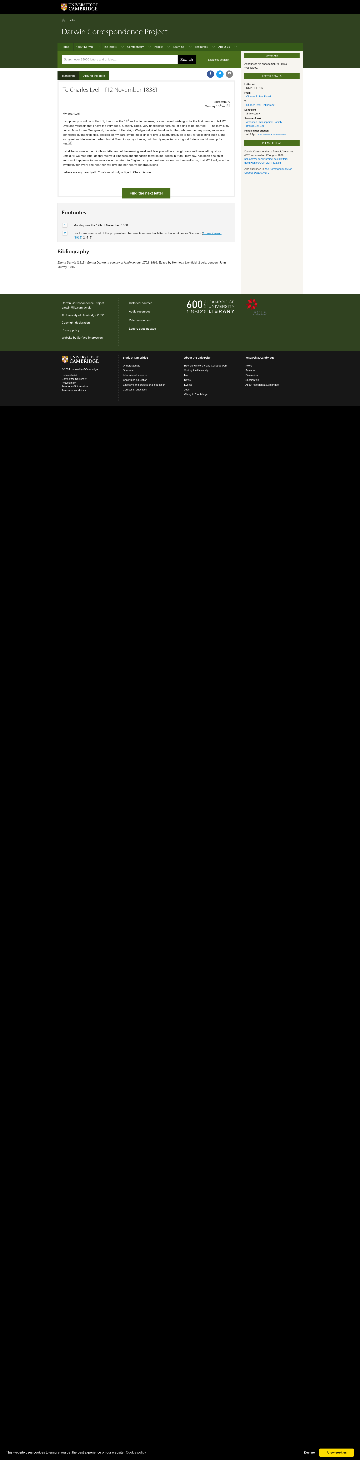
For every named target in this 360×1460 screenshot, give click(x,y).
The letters (110, 47)
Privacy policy (71, 330)
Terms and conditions (74, 390)
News (187, 380)
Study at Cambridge (135, 357)
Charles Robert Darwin (259, 96)
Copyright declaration (76, 322)
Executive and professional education (144, 384)
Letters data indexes (142, 328)
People (158, 47)
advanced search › (218, 59)
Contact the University (74, 379)
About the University (197, 357)
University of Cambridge (80, 315)
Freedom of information (75, 386)
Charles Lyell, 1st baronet (260, 105)
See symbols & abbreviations (272, 134)
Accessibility (69, 382)
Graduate (128, 370)
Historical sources (140, 303)
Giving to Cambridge (196, 394)
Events (188, 384)
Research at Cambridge (259, 357)
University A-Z (69, 375)
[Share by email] (229, 74)
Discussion (251, 375)
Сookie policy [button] (136, 1452)
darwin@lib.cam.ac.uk (76, 307)
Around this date (94, 75)
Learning (178, 47)
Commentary (135, 47)
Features (250, 370)
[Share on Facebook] (210, 74)
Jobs (187, 389)
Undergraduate (131, 365)
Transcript (68, 75)
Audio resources (139, 311)
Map (186, 375)
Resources (201, 47)
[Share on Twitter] (220, 74)
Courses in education (135, 389)
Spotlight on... (253, 380)
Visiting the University (196, 370)
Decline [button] (309, 1452)
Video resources (139, 320)
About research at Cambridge (262, 384)
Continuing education (135, 380)
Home (63, 20)
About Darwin (84, 47)
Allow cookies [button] (337, 1452)
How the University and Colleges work (205, 365)
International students (135, 375)
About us (224, 47)
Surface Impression (90, 337)
